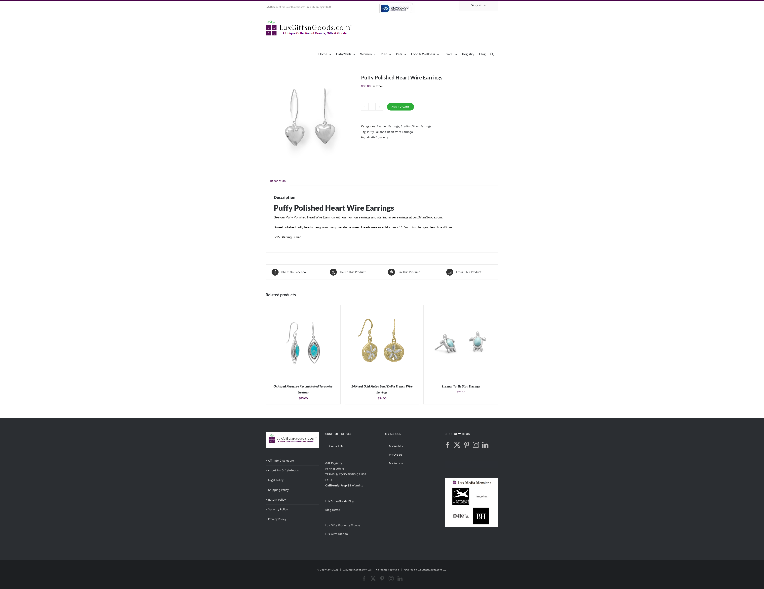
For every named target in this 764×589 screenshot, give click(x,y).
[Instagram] (476, 445)
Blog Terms (332, 510)
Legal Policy (276, 480)
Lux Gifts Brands (336, 534)
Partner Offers (334, 469)
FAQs (328, 480)
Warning (357, 485)
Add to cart (400, 106)
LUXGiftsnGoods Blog (339, 501)
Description (278, 181)
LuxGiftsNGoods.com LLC (431, 569)
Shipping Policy (278, 490)
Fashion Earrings (388, 126)
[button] (492, 54)
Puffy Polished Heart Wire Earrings (390, 132)
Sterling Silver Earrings (416, 126)
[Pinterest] (466, 445)
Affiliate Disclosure (281, 460)
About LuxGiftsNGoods (283, 470)
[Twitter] (457, 445)
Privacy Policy (277, 519)
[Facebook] (448, 445)
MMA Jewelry (379, 137)
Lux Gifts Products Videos (342, 525)
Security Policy (278, 509)
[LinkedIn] (485, 445)
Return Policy (277, 499)
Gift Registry (333, 463)
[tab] (278, 181)
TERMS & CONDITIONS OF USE (345, 474)
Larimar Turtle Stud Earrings (461, 386)
